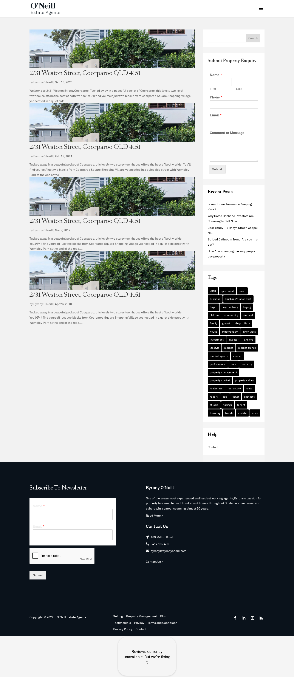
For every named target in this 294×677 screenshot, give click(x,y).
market (228, 347)
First (213, 88)
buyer (213, 306)
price (234, 364)
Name (216, 75)
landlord (248, 339)
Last (239, 88)
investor (233, 339)
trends (229, 412)
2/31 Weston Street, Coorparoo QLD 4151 (84, 73)
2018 (213, 290)
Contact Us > (154, 561)
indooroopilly (230, 331)
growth (226, 323)
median (237, 355)
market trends (247, 347)
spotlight (249, 396)
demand (248, 315)
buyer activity (230, 306)
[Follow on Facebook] (235, 618)
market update (219, 355)
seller (235, 396)
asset (242, 290)
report (214, 396)
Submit (217, 169)
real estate (234, 388)
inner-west (249, 331)
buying (247, 306)
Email (216, 115)
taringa (227, 404)
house (213, 331)
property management (223, 372)
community (231, 315)
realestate (216, 388)
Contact (213, 447)
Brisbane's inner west (238, 298)
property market (220, 380)
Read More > (154, 515)
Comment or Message (227, 132)
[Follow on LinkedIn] (243, 618)
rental (249, 388)
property (246, 364)
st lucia (214, 404)
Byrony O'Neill (43, 82)
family (213, 323)
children (215, 315)
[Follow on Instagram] (252, 618)
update (242, 412)
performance (218, 364)
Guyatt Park (242, 323)
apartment (227, 290)
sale (225, 396)
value (255, 412)
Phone (216, 97)
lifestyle (214, 347)
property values (244, 380)
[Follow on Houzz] (261, 618)
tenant (241, 404)
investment (217, 339)
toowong (215, 412)
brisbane (215, 298)
